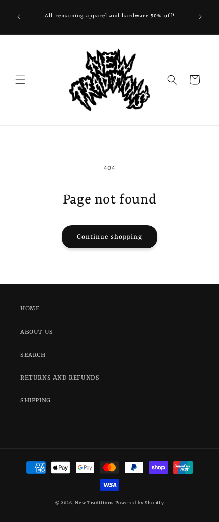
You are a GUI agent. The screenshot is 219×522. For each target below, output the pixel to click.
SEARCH (33, 355)
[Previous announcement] (19, 17)
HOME (29, 308)
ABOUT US (36, 332)
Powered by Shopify (140, 503)
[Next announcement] (200, 17)
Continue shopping (109, 237)
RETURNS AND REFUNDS (59, 378)
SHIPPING (35, 400)
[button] (20, 80)
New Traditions (94, 503)
